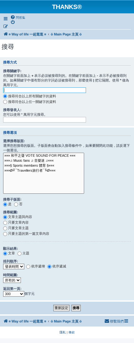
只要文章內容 (18, 222)
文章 (11, 253)
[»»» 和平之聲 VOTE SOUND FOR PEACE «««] (44, 155)
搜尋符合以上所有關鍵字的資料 (32, 96)
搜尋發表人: (12, 110)
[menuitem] (17, 17)
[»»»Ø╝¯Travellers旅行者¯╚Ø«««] (44, 170)
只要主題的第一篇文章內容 (28, 233)
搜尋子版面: (12, 199)
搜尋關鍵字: (12, 71)
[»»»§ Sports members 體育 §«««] (44, 165)
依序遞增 (38, 266)
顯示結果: (10, 248)
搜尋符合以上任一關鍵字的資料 (32, 102)
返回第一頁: (12, 288)
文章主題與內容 (20, 217)
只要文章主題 (18, 228)
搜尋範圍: (10, 212)
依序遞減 (59, 266)
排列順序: (10, 261)
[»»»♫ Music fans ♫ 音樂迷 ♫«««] (44, 160)
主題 (25, 253)
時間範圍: (10, 275)
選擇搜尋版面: (14, 141)
